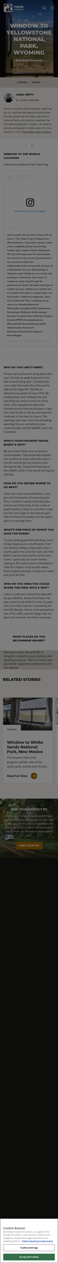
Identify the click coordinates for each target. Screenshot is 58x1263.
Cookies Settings (29, 1247)
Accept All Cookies (29, 1256)
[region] (29, 1241)
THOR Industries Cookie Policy (37, 1241)
